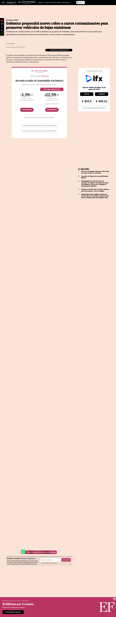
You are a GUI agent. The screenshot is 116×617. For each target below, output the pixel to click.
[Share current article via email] (2, 20)
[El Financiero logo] (27, 2)
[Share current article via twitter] (2, 27)
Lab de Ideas (65, 2)
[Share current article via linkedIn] (2, 30)
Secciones (10, 2)
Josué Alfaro (11, 43)
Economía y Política (55, 2)
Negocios (40, 2)
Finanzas (46, 2)
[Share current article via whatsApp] (2, 33)
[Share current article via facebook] (2, 24)
